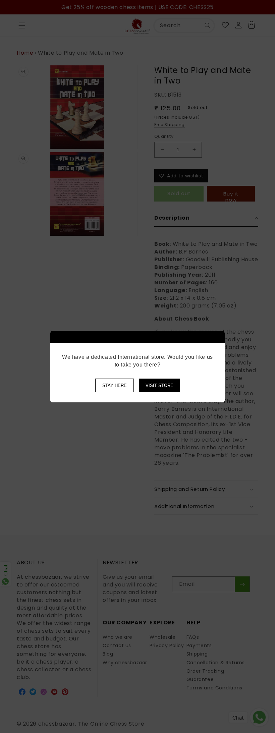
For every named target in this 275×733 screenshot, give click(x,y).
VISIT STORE (159, 385)
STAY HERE (114, 385)
